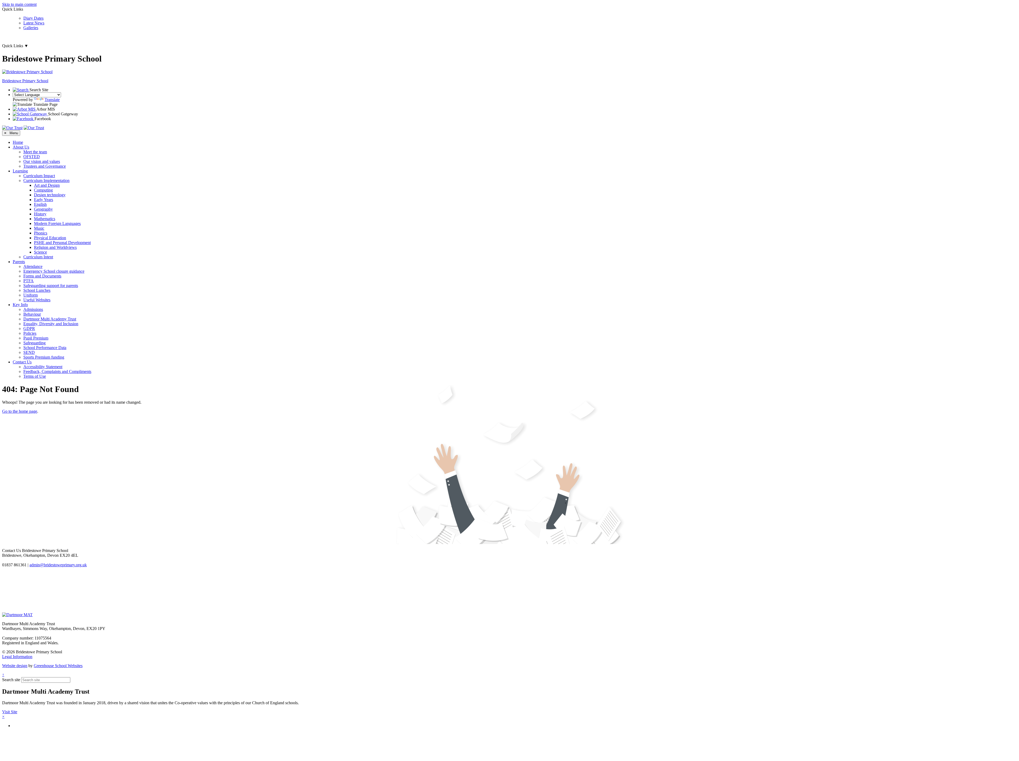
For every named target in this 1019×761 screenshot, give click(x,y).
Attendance (32, 266)
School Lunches (36, 290)
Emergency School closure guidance (53, 271)
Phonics (40, 233)
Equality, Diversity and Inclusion (50, 323)
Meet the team (35, 152)
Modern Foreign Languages (57, 223)
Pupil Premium (35, 338)
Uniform (30, 295)
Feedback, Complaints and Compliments (57, 371)
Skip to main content (19, 4)
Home (18, 142)
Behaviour (32, 314)
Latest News (33, 23)
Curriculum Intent (38, 257)
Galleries (30, 27)
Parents (19, 261)
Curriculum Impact (39, 175)
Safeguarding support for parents (50, 285)
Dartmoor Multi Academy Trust (49, 319)
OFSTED (31, 156)
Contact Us (22, 362)
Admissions (33, 309)
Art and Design (47, 185)
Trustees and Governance (44, 166)
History (40, 214)
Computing (43, 190)
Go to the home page (19, 411)
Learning (20, 171)
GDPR (29, 328)
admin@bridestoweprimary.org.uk (58, 565)
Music (39, 228)
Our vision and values (41, 161)
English (40, 204)
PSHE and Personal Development (62, 242)
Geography (43, 209)
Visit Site (9, 712)
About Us (21, 147)
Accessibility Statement (42, 366)
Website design (14, 665)
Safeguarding (34, 343)
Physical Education (50, 238)
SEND (29, 352)
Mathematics (44, 218)
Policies (29, 333)
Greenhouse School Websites (58, 665)
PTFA (28, 281)
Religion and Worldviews (55, 247)
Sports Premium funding (43, 357)
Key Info (20, 304)
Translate (52, 99)
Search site (11, 679)
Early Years (43, 199)
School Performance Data (44, 347)
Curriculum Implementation (46, 180)
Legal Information (17, 656)
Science (40, 252)
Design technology (50, 195)
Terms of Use (34, 376)
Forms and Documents (42, 276)
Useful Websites (36, 300)
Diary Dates (33, 18)
